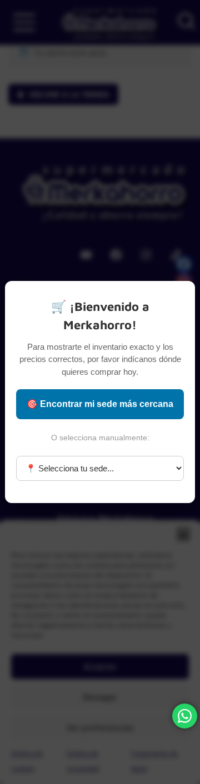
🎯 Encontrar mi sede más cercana (100, 404)
